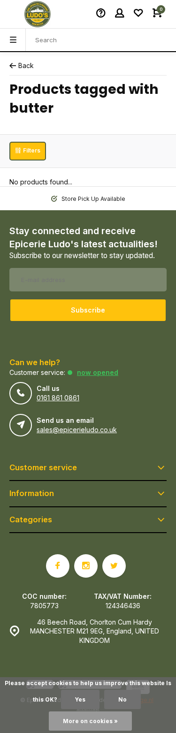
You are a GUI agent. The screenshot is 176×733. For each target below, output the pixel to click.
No (122, 699)
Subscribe (88, 310)
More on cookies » (90, 721)
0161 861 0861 (58, 398)
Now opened (97, 372)
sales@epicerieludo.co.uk (77, 430)
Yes (80, 699)
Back (26, 65)
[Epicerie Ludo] (37, 14)
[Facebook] (57, 566)
